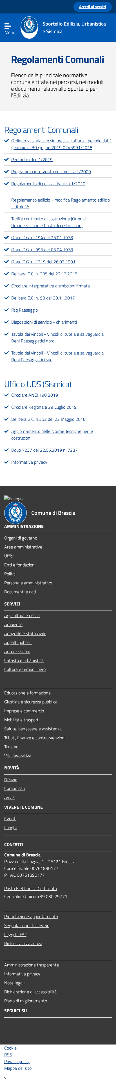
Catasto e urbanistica (24, 660)
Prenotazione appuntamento (31, 916)
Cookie (10, 1048)
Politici (10, 573)
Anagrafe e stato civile (25, 633)
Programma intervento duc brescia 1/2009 (51, 171)
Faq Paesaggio (24, 310)
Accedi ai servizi (92, 7)
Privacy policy (17, 1061)
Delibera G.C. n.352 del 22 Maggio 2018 (48, 419)
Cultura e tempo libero (25, 669)
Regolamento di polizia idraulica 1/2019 (48, 183)
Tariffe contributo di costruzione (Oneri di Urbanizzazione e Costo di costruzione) (48, 222)
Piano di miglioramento (25, 1000)
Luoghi (10, 827)
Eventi (10, 818)
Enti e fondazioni (19, 564)
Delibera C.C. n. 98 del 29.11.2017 (43, 297)
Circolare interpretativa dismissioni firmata (50, 285)
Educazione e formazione (27, 692)
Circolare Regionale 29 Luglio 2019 (44, 407)
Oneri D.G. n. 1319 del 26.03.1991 (43, 261)
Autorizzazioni (17, 651)
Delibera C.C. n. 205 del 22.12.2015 (44, 273)
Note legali (14, 982)
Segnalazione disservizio (26, 925)
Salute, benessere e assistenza (33, 728)
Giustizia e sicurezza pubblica (30, 701)
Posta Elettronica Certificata (30, 888)
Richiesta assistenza (23, 943)
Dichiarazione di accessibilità (30, 991)
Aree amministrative (23, 546)
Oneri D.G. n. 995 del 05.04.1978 (42, 249)
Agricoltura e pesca (22, 615)
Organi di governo (20, 537)
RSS (8, 1054)
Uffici (9, 555)
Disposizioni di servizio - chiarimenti (44, 322)
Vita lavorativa (17, 755)
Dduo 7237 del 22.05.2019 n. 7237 (44, 450)
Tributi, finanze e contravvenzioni (34, 737)
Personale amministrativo (28, 582)
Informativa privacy (29, 462)
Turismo (11, 746)
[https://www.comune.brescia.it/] (29, 32)
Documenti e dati (20, 591)
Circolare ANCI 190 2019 (34, 395)
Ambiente (13, 624)
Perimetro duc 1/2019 (32, 159)
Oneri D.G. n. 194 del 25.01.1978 (42, 237)
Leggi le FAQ (16, 934)
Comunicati (14, 788)
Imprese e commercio (24, 710)
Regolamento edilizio (30, 199)
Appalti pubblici (18, 642)
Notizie (10, 779)
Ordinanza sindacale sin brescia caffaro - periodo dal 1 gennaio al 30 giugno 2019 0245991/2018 (61, 144)
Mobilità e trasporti (21, 719)
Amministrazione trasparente (31, 964)
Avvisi (9, 797)
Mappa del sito (18, 1068)
